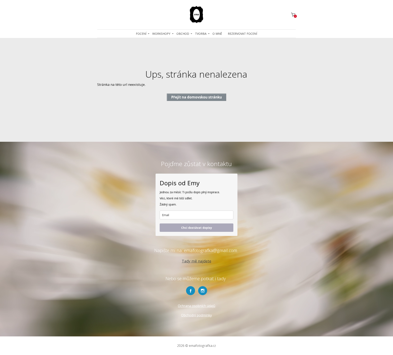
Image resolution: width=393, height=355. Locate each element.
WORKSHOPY (161, 34)
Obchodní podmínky (196, 315)
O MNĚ (217, 34)
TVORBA (201, 34)
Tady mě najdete (196, 261)
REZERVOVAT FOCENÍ (242, 34)
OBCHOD (182, 34)
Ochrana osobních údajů (196, 306)
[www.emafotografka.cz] (196, 14)
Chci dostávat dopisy (196, 228)
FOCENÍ (141, 34)
